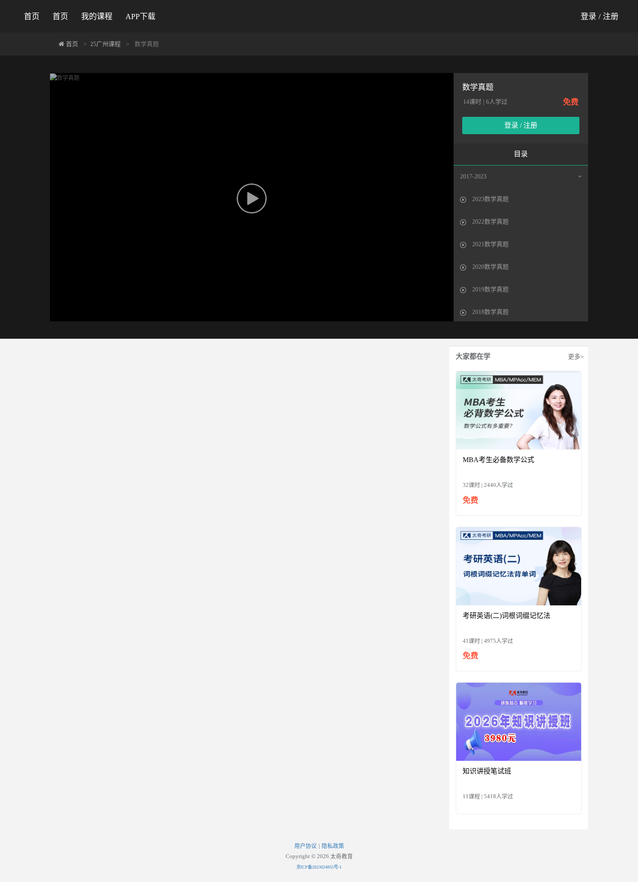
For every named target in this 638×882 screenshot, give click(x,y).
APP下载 (140, 16)
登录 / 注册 (599, 16)
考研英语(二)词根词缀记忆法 (506, 615)
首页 (31, 16)
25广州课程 (105, 44)
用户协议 (305, 846)
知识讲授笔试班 (487, 771)
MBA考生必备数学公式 (498, 459)
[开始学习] (518, 409)
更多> (576, 356)
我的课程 (96, 16)
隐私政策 (333, 846)
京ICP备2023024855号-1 (319, 867)
